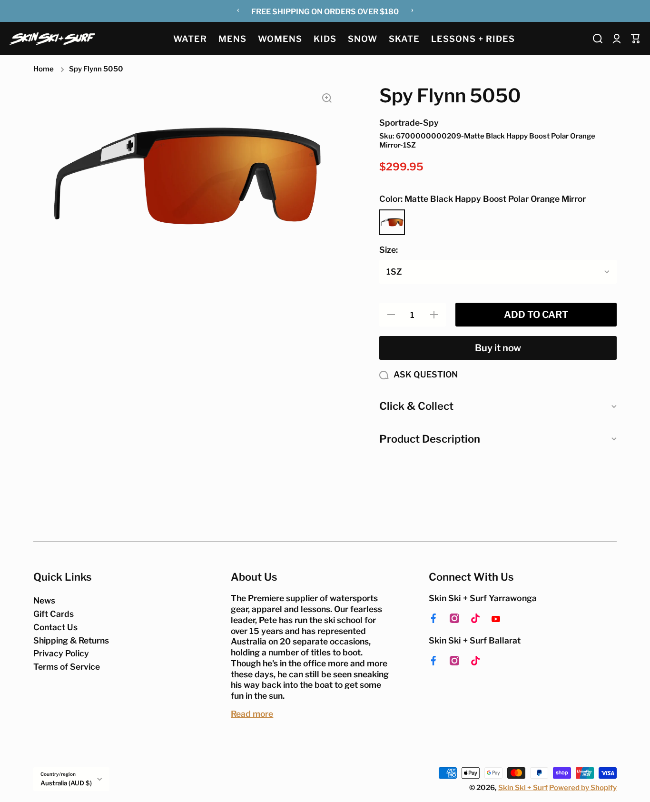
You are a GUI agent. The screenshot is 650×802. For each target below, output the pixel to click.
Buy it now (498, 348)
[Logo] (52, 38)
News (44, 600)
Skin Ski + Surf (523, 787)
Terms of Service (66, 667)
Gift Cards (53, 614)
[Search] (597, 38)
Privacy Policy (61, 653)
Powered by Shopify (583, 787)
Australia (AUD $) (66, 783)
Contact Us (55, 627)
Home (43, 69)
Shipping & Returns (71, 640)
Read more (252, 714)
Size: (388, 250)
